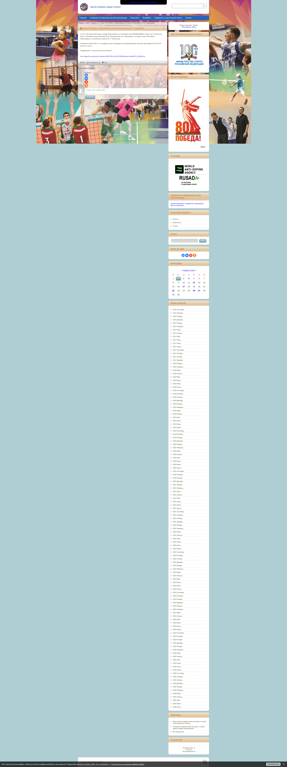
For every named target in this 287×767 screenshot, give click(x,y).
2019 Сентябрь (178, 431)
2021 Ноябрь (177, 518)
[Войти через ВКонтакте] (86, 78)
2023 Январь (177, 565)
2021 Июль (177, 505)
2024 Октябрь (178, 636)
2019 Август (177, 427)
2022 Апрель (177, 535)
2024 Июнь (177, 623)
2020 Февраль (178, 448)
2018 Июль (177, 384)
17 (184, 286)
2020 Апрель (177, 454)
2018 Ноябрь (177, 397)
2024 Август (177, 629)
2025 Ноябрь (177, 680)
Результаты (177, 222)
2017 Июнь (177, 340)
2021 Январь (177, 485)
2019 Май (176, 417)
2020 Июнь (177, 461)
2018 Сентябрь (178, 390)
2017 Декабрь (178, 360)
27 (199, 290)
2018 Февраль (178, 367)
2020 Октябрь (178, 474)
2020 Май (176, 458)
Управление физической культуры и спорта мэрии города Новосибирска (189, 727)
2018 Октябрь (178, 394)
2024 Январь (177, 606)
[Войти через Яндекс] (86, 82)
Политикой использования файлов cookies (127, 764)
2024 (87, 23)
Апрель (94, 23)
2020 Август (177, 468)
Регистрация (186, 27)
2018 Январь (177, 363)
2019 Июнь (177, 421)
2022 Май (176, 538)
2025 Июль (177, 666)
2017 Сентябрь (178, 350)
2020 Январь (177, 444)
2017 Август (177, 347)
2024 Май (176, 619)
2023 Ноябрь (177, 599)
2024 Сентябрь (178, 633)
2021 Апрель (177, 495)
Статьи (175, 226)
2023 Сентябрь (178, 592)
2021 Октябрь (178, 515)
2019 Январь (177, 404)
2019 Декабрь (178, 441)
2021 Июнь (177, 501)
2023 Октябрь (178, 596)
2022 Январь (177, 525)
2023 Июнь (177, 582)
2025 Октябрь (178, 677)
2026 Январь (177, 687)
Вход (194, 27)
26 (194, 290)
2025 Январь (177, 646)
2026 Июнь (177, 703)
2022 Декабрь (178, 562)
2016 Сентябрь (178, 309)
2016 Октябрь (178, 313)
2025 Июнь (177, 663)
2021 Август (177, 508)
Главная (81, 23)
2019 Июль (177, 424)
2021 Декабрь (178, 522)
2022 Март (177, 532)
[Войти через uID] (86, 75)
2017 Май (176, 336)
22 (173, 290)
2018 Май (176, 377)
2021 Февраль (178, 488)
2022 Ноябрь (177, 559)
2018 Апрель (177, 373)
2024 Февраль (178, 609)
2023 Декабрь (178, 602)
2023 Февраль (178, 569)
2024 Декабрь (178, 643)
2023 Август (177, 589)
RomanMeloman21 (94, 62)
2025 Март (177, 653)
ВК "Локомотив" (178, 732)
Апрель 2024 (189, 270)
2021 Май (176, 498)
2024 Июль (177, 626)
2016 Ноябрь (177, 316)
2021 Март (177, 491)
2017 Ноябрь (177, 357)
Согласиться (273, 764)
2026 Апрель (177, 697)
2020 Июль (177, 464)
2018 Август (177, 387)
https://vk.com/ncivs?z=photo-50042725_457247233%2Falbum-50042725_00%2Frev (114, 56)
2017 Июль (177, 343)
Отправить (90, 97)
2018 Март (177, 370)
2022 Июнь (177, 542)
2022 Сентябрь (178, 552)
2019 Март (177, 411)
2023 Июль (177, 586)
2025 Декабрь (178, 683)
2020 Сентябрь (178, 471)
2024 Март (177, 613)
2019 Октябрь (178, 434)
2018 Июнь (177, 380)
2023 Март (177, 572)
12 (194, 282)
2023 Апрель (177, 576)
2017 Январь (177, 323)
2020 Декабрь (178, 481)
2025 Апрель (177, 656)
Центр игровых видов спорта (105, 7)
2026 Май (176, 700)
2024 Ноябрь (177, 639)
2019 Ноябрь (177, 437)
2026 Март (177, 693)
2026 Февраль (178, 690)
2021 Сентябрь (178, 512)
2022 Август (177, 549)
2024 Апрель (177, 616)
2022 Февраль (178, 528)
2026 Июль (177, 707)
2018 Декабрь (178, 400)
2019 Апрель (177, 414)
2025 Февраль (178, 650)
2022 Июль (177, 545)
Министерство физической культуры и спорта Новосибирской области (189, 722)
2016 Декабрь (178, 320)
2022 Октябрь (178, 555)
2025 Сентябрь (178, 673)
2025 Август (177, 670)
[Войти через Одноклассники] (86, 85)
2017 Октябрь (178, 353)
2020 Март (177, 451)
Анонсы (175, 219)
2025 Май (176, 660)
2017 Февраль (178, 326)
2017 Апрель (177, 333)
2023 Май (176, 579)
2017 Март (177, 330)
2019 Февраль (178, 407)
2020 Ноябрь (177, 478)
